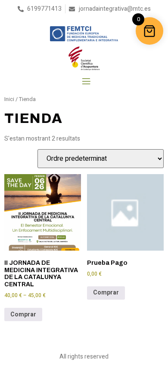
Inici (9, 99)
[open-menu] (85, 81)
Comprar (23, 314)
